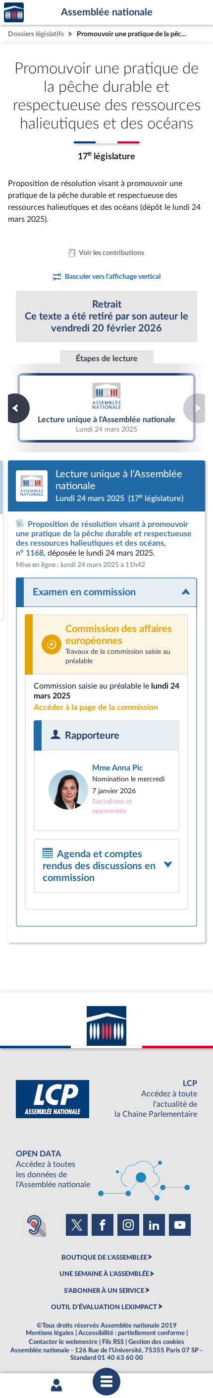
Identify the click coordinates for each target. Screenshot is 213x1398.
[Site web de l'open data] (106, 1169)
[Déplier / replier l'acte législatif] (106, 592)
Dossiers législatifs (36, 34)
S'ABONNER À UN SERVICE (104, 1291)
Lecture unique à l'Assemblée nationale (106, 408)
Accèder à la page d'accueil (14, 12)
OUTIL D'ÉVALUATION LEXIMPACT (104, 1307)
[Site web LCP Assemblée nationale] (106, 1099)
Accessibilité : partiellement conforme (131, 1333)
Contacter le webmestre (63, 1342)
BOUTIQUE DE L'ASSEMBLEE (104, 1258)
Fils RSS (113, 1342)
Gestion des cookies (156, 1342)
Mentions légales (50, 1333)
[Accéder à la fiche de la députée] (106, 790)
